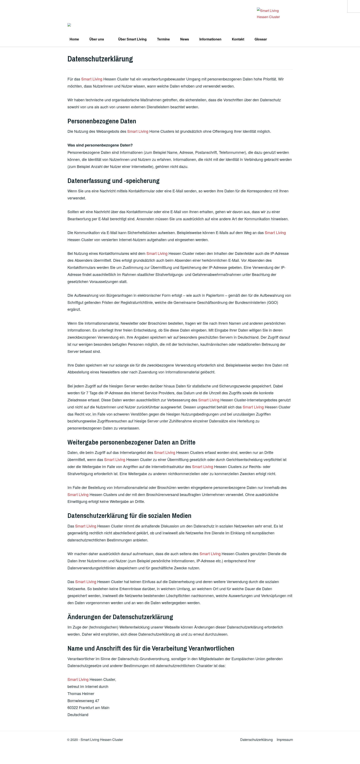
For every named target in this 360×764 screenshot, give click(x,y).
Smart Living (91, 78)
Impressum (285, 739)
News (184, 39)
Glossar (261, 39)
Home (74, 39)
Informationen (210, 39)
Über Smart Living (132, 39)
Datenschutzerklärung (256, 739)
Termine (163, 39)
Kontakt (238, 39)
